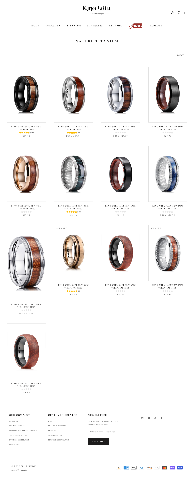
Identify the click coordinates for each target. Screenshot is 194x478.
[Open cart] (185, 12)
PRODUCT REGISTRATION (58, 440)
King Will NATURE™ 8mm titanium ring (120, 128)
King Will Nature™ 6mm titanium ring (120, 207)
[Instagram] (142, 418)
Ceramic (115, 25)
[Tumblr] (162, 418)
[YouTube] (149, 418)
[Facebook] (136, 418)
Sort (181, 55)
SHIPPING (52, 431)
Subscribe (98, 441)
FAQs (50, 421)
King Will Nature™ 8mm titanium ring (26, 128)
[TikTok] (155, 418)
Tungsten (53, 25)
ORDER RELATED (55, 435)
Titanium (74, 25)
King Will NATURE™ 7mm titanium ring (73, 128)
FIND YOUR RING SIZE (57, 426)
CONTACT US (14, 445)
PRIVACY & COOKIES (17, 426)
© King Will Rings (23, 466)
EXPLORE (156, 25)
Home (35, 25)
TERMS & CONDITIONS (18, 435)
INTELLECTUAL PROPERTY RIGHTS (23, 431)
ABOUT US (13, 421)
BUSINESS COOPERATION (19, 440)
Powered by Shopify (19, 470)
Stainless (95, 25)
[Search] (179, 12)
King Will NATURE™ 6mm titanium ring (120, 286)
